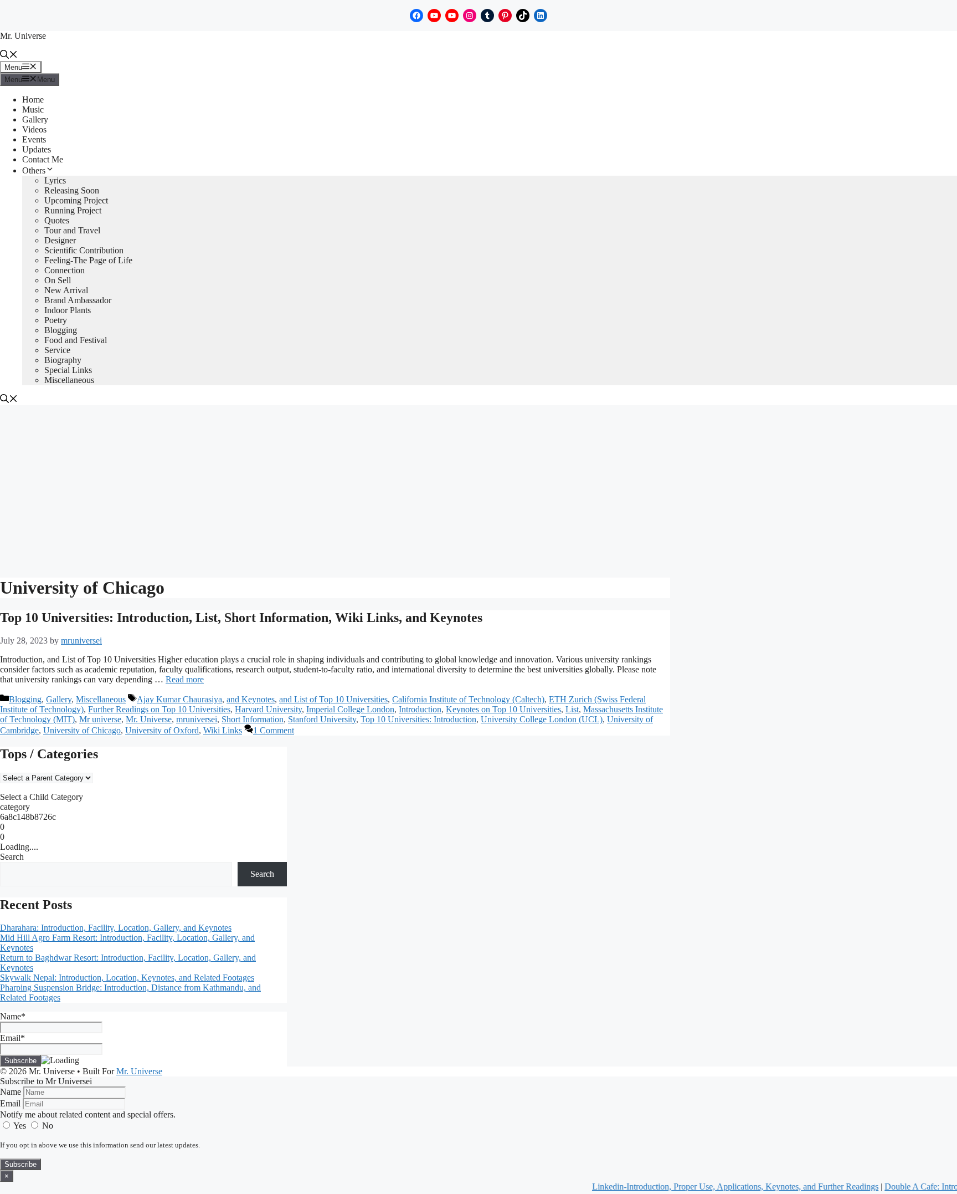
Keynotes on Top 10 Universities (503, 709)
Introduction (420, 709)
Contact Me (42, 159)
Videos (34, 129)
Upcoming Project (76, 200)
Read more (185, 679)
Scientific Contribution (84, 250)
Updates (36, 149)
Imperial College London (350, 709)
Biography (62, 360)
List (572, 709)
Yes (20, 1125)
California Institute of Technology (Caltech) (468, 699)
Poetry (55, 320)
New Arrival (66, 290)
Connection (64, 270)
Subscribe (20, 1164)
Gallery (35, 119)
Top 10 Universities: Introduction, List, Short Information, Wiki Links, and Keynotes (241, 617)
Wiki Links (222, 730)
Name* (12, 1016)
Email (10, 1103)
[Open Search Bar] (9, 55)
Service (57, 350)
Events (34, 139)
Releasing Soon (71, 190)
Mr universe (100, 719)
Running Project (72, 210)
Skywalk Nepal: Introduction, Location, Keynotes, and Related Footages (127, 977)
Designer (60, 240)
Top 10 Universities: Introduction (418, 719)
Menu (23, 67)
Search (12, 856)
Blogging (60, 330)
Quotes (56, 220)
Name (10, 1091)
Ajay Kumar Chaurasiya (179, 699)
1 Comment (273, 730)
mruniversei (196, 719)
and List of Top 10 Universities (333, 699)
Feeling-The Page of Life (88, 260)
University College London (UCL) (542, 719)
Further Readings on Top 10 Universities (159, 709)
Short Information (253, 719)
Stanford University (322, 719)
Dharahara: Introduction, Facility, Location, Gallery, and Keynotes (115, 927)
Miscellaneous (69, 380)
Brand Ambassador (77, 300)
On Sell (57, 280)
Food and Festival (75, 340)
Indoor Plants (67, 310)
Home (33, 99)
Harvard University (268, 709)
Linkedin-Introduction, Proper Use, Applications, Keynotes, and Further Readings (717, 1186)
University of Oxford (162, 730)
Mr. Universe (23, 35)
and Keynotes (251, 699)
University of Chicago (82, 730)
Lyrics (55, 180)
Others (33, 170)
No (46, 1125)
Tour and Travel (72, 230)
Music (33, 109)
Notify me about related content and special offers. (88, 1114)
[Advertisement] (478, 488)
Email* (12, 1038)
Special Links (68, 370)
